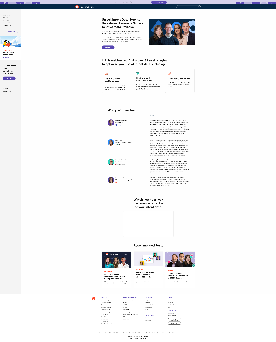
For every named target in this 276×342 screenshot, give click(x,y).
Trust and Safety (149, 312)
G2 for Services (104, 321)
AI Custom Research (128, 300)
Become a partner (149, 318)
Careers (169, 307)
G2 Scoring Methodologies (113, 332)
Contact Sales (171, 313)
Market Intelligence (127, 312)
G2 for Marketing (105, 314)
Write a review (174, 323)
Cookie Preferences (141, 332)
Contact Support (172, 315)
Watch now (108, 47)
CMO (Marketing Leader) (106, 300)
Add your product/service (174, 320)
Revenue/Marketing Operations (108, 312)
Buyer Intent (126, 309)
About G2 (170, 300)
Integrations (148, 320)
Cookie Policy (134, 332)
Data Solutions (126, 319)
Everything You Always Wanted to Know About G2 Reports (145, 274)
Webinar (104, 16)
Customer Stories (149, 305)
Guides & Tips (7, 25)
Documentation (149, 307)
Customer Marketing (106, 307)
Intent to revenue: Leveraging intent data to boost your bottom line (114, 276)
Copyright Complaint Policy (151, 332)
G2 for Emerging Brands (106, 324)
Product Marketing (105, 309)
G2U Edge (6, 20)
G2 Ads (125, 316)
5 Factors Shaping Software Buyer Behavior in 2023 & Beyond (178, 275)
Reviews (125, 307)
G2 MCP (125, 305)
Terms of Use (122, 332)
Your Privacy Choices (171, 332)
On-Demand (108, 271)
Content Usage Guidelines (161, 332)
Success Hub (6, 15)
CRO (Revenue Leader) (106, 302)
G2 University (148, 302)
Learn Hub (6, 88)
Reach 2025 (6, 23)
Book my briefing (159, 2)
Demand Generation (105, 305)
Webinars (5, 17)
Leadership (170, 302)
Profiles (125, 302)
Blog (146, 300)
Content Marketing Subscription (130, 314)
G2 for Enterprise (105, 319)
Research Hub (7, 91)
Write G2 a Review (11, 31)
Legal (146, 309)
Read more (6, 57)
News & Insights (171, 305)
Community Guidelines (103, 332)
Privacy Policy (128, 332)
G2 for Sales (104, 316)
